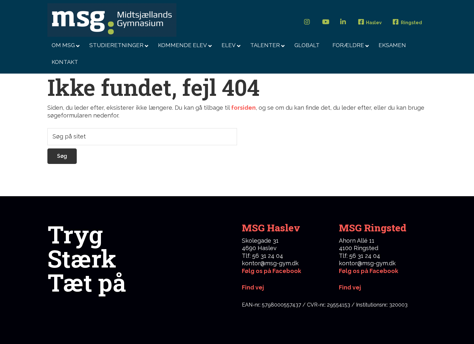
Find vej (350, 287)
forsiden (243, 107)
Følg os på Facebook (271, 271)
